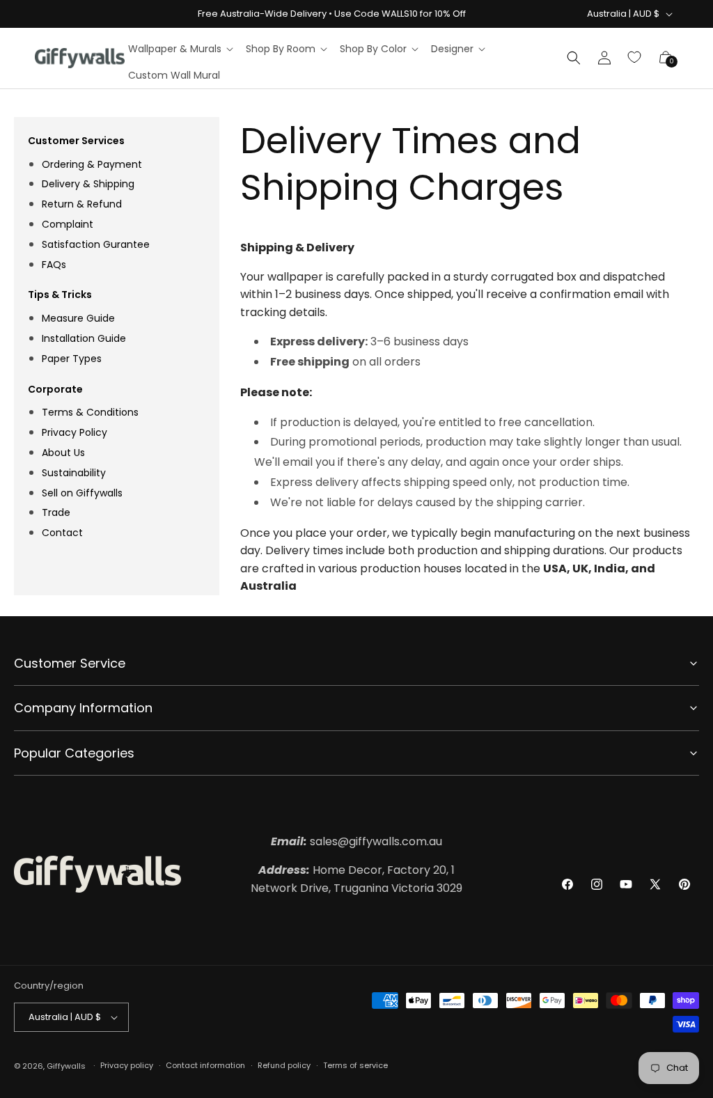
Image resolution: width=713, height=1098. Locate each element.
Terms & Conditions (90, 412)
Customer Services (76, 141)
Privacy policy (126, 1065)
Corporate (55, 389)
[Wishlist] (635, 58)
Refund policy (284, 1065)
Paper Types (72, 359)
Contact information (205, 1065)
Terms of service (355, 1065)
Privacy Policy (74, 432)
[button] (180, 49)
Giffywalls (66, 1066)
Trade (56, 512)
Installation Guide (84, 338)
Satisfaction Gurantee (96, 244)
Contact (62, 533)
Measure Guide (78, 318)
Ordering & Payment (92, 164)
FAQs (54, 265)
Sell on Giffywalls (82, 493)
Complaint (67, 224)
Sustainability (74, 473)
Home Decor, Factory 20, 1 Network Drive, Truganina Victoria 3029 (356, 879)
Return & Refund (82, 204)
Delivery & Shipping (88, 184)
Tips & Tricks (60, 294)
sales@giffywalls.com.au (356, 841)
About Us (63, 453)
